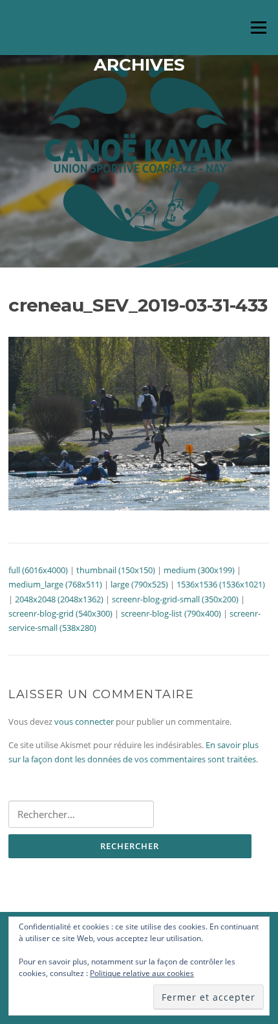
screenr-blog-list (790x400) (171, 613)
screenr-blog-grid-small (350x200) (175, 599)
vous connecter (84, 721)
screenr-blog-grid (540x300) (60, 613)
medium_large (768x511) (55, 584)
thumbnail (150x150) (115, 570)
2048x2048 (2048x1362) (59, 599)
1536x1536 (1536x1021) (220, 584)
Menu (258, 27)
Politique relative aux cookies (142, 973)
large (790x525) (139, 584)
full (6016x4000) (38, 570)
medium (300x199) (199, 570)
